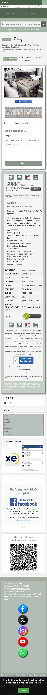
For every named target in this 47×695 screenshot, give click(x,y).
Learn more (42, 686)
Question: (22, 145)
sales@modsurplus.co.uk (20, 589)
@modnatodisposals (24, 520)
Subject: (8, 136)
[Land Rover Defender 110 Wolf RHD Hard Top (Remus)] (23, 102)
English (8, 403)
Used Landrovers (10, 59)
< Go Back (7, 39)
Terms (36, 675)
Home (6, 416)
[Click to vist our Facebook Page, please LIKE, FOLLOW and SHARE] (23, 502)
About (6, 419)
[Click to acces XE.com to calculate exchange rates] (23, 458)
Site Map (4, 675)
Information (8, 428)
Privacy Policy (14, 675)
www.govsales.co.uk (17, 591)
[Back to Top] (43, 691)
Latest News (9, 422)
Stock (6, 425)
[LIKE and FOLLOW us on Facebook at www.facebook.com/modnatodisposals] (22, 609)
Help (6, 431)
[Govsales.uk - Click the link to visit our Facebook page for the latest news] (23, 360)
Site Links (8, 434)
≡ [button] (45, 2)
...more (7, 310)
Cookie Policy (27, 675)
